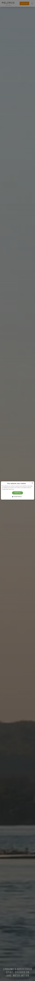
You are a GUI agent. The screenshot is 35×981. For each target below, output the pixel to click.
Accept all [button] (17, 493)
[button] (17, 497)
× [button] (32, 483)
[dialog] (17, 490)
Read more (11, 489)
